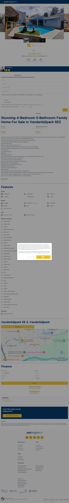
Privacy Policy (40, 249)
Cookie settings (30, 257)
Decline (39, 257)
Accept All (47, 257)
